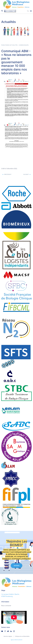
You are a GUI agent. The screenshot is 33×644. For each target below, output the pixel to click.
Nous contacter (6, 606)
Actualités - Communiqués (19, 45)
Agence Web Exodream (16, 639)
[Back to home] (16, 4)
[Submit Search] (28, 11)
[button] (31, 11)
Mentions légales (8, 636)
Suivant (26, 174)
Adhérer (16, 565)
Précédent (8, 174)
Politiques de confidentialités (22, 636)
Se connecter (11, 11)
